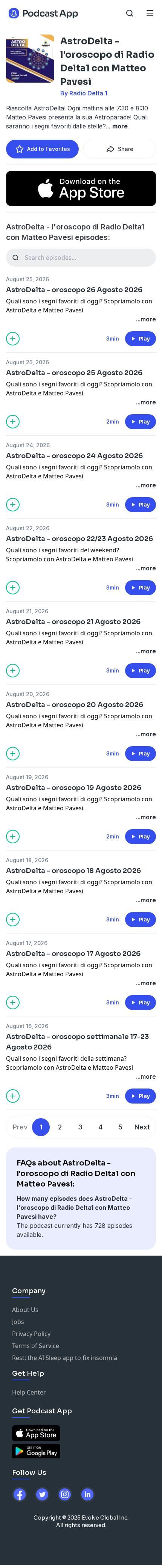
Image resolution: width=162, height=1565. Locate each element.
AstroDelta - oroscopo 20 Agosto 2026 (74, 705)
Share (125, 149)
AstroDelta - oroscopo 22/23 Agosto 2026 (79, 539)
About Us (25, 1310)
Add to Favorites (48, 149)
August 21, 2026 (27, 611)
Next (142, 1127)
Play (144, 338)
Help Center (29, 1392)
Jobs (18, 1322)
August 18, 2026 (27, 860)
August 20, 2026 (27, 694)
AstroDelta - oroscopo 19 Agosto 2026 (73, 788)
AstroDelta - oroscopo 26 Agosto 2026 (74, 290)
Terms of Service (35, 1346)
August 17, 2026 (26, 943)
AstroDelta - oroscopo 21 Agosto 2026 (73, 622)
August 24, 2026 (28, 445)
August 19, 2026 (27, 777)
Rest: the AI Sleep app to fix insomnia (64, 1358)
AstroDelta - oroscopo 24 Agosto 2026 (74, 456)
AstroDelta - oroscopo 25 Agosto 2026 (74, 373)
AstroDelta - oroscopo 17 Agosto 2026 (73, 954)
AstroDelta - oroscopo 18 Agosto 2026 (73, 871)
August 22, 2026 (27, 528)
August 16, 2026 (27, 1026)
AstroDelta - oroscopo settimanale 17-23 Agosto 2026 (77, 1042)
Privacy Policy (31, 1334)
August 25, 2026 (27, 279)
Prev (20, 1127)
